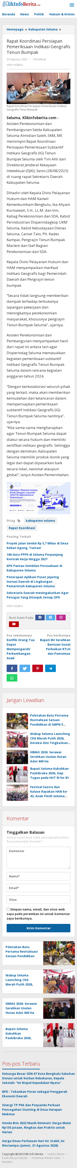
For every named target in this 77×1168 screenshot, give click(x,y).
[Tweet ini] (24, 668)
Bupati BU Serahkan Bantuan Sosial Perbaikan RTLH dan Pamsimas (55, 644)
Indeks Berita (56, 1154)
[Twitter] (50, 617)
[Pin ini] (37, 668)
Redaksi (7, 1162)
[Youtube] (14, 624)
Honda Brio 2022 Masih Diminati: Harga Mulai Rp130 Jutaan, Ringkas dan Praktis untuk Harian (36, 1127)
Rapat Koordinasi (22, 528)
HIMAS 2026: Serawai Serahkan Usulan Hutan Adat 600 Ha (48, 756)
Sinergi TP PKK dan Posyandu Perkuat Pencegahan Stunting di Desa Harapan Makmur (32, 1109)
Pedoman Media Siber (46, 1158)
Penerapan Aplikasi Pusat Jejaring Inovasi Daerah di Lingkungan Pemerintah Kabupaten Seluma (33, 581)
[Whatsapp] (12, 678)
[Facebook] (40, 617)
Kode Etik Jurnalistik (14, 1158)
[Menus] (72, 5)
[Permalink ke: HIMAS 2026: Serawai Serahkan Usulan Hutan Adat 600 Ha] (17, 757)
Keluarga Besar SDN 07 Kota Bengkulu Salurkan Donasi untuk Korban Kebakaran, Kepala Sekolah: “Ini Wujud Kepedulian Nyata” (38, 1078)
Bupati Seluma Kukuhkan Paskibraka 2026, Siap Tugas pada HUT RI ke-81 (49, 773)
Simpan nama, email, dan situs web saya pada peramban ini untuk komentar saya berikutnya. (38, 913)
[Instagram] (61, 617)
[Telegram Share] (50, 668)
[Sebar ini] (12, 668)
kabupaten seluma (40, 520)
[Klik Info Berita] (21, 3)
